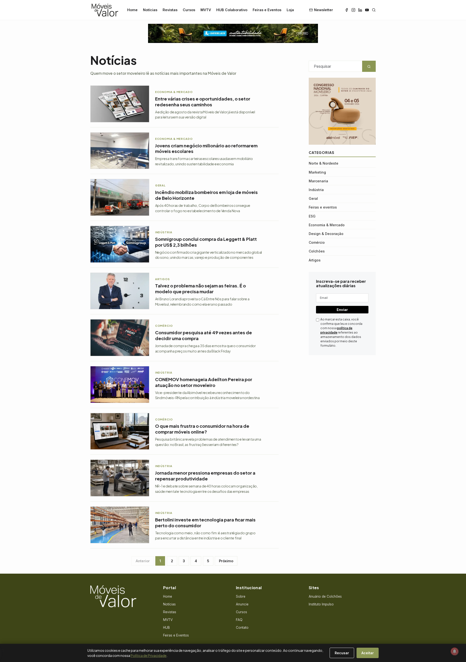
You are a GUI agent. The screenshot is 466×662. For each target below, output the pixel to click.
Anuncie (242, 604)
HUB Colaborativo (231, 10)
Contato (242, 627)
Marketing (317, 172)
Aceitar (367, 653)
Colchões (317, 251)
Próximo (226, 561)
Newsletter (323, 10)
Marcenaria (318, 181)
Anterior (143, 561)
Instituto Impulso (321, 604)
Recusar (342, 653)
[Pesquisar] (374, 10)
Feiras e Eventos (267, 10)
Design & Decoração (326, 234)
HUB (166, 627)
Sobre (240, 596)
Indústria (316, 190)
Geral (313, 198)
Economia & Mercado (327, 225)
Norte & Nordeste (323, 163)
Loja (290, 10)
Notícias (150, 10)
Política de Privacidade (148, 655)
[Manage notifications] (454, 651)
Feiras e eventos (323, 207)
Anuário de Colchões (325, 596)
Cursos (189, 10)
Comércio (317, 242)
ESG (312, 216)
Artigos (315, 260)
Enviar (342, 310)
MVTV (205, 10)
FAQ (239, 620)
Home (132, 10)
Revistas (170, 10)
